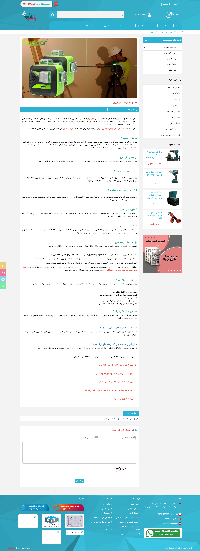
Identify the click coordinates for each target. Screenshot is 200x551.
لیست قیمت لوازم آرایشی (129, 522)
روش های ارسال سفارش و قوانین (101, 523)
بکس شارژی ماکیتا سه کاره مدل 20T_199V (154, 173)
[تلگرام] (3, 279)
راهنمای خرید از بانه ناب (102, 517)
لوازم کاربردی (171, 58)
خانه (176, 25)
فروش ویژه (141, 25)
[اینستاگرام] (3, 272)
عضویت (165, 4)
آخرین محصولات (132, 508)
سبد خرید (135, 504)
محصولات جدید (165, 25)
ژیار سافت (12, 548)
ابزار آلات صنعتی (170, 47)
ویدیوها (152, 25)
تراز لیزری (173, 32)
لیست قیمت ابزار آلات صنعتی (127, 517)
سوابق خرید (134, 513)
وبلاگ (131, 25)
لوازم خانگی (172, 70)
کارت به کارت (106, 508)
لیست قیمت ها (118, 25)
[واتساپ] (3, 285)
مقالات (181, 32)
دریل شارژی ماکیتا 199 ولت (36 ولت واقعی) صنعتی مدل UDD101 (153, 155)
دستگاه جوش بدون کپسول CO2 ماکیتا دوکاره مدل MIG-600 (154, 195)
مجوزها (108, 529)
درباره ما (107, 513)
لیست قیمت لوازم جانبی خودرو (130, 528)
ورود (175, 4)
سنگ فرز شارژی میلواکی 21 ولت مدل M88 (154, 215)
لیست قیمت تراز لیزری (130, 533)
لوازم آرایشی (171, 64)
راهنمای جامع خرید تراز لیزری (157, 32)
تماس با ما (105, 25)
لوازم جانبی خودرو (169, 53)
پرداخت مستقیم (91, 25)
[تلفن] (3, 265)
